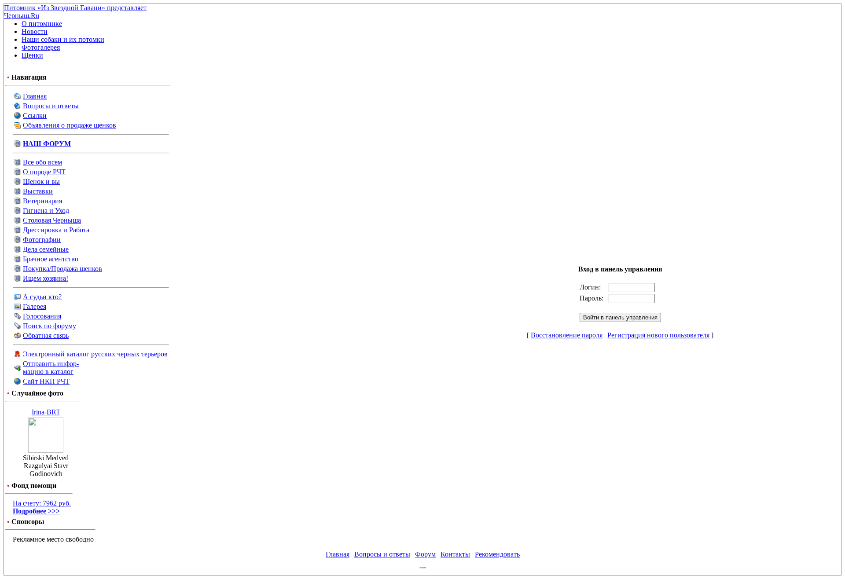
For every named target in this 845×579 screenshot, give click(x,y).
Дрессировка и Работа (56, 230)
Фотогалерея (41, 47)
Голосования (42, 316)
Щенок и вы (41, 181)
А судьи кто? (42, 296)
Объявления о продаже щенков (69, 125)
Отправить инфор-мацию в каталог (51, 367)
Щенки (32, 55)
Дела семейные (46, 249)
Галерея (34, 306)
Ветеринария (42, 201)
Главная (35, 96)
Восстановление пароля (567, 335)
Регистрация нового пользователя (658, 335)
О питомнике (42, 23)
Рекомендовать (497, 554)
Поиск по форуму (49, 326)
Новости (35, 31)
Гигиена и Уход (46, 210)
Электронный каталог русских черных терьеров (95, 354)
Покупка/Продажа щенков (62, 268)
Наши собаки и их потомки (63, 39)
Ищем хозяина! (45, 278)
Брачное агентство (50, 259)
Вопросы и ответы (51, 106)
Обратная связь (46, 335)
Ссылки (35, 115)
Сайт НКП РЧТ (46, 381)
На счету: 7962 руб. (42, 507)
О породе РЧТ (44, 172)
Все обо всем (42, 162)
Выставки (38, 191)
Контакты (455, 554)
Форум (425, 554)
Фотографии (42, 239)
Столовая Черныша (52, 220)
